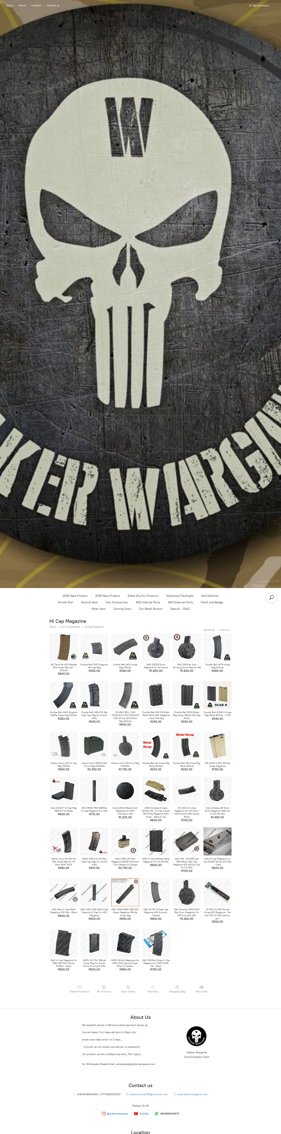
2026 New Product (75, 596)
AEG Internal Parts (148, 602)
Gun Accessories (117, 602)
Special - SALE (180, 609)
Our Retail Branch (150, 609)
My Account (104, 991)
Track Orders (128, 991)
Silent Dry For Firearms (143, 596)
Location (36, 5)
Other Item (98, 609)
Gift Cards (201, 991)
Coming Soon (122, 609)
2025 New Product (107, 596)
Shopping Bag (177, 991)
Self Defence (209, 596)
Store (10, 5)
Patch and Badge (212, 602)
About (22, 5)
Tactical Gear (89, 602)
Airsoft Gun (65, 602)
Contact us (53, 5)
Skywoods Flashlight (180, 596)
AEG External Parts (180, 602)
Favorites (152, 991)
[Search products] (271, 597)
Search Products (79, 991)
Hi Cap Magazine (94, 626)
